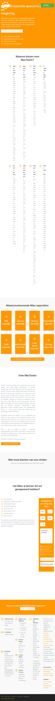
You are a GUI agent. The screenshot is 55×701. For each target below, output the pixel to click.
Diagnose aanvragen (46, 5)
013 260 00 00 (9, 621)
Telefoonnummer (9, 619)
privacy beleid (49, 554)
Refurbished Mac (48, 669)
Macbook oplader (48, 675)
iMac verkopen (47, 681)
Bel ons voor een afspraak (12, 31)
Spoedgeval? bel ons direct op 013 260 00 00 (28, 359)
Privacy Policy (11, 698)
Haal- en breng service (22, 634)
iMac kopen (46, 671)
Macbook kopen (48, 673)
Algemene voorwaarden (45, 548)
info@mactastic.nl (10, 634)
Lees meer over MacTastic (10, 443)
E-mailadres (8, 632)
